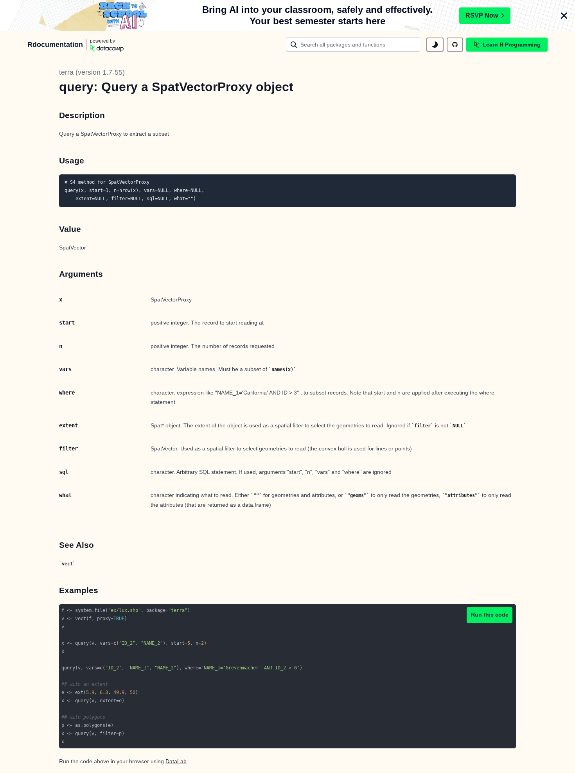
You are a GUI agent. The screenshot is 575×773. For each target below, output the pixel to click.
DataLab (176, 761)
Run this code (490, 615)
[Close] (564, 15)
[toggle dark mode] (435, 45)
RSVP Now (481, 15)
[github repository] (455, 45)
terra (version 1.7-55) (92, 72)
